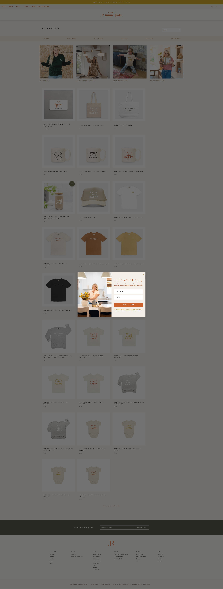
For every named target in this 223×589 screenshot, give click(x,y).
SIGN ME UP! (128, 305)
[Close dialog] (143, 274)
